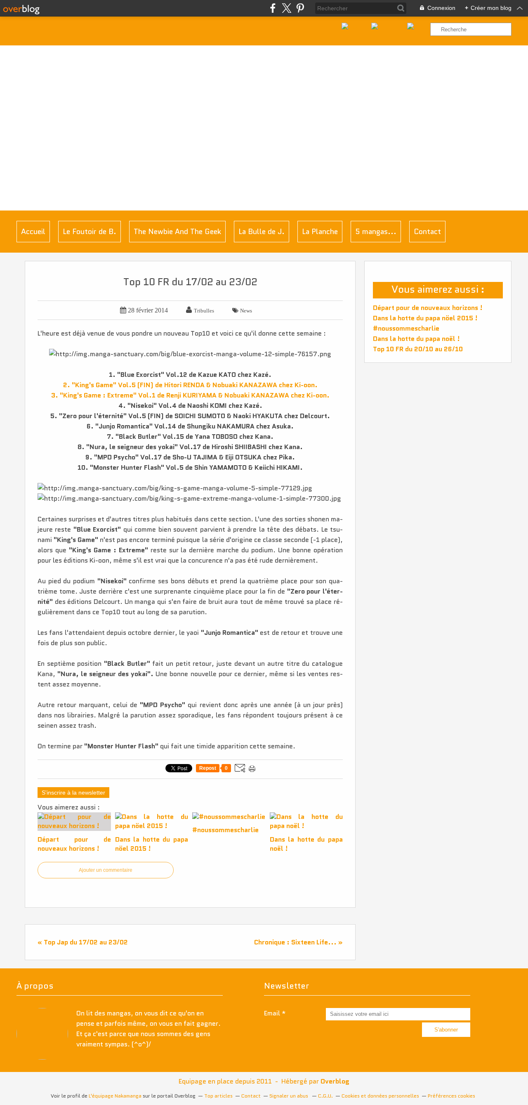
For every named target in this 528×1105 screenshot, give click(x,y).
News (246, 310)
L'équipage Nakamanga (115, 1095)
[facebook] (273, 8)
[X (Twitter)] (286, 8)
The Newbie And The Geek (177, 231)
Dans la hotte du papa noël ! (416, 338)
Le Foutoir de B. (89, 231)
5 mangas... (375, 231)
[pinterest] (300, 8)
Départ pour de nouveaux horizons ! (428, 307)
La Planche (320, 231)
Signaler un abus (289, 1095)
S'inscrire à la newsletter (73, 792)
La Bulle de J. (261, 231)
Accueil (33, 231)
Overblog (335, 1081)
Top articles (218, 1095)
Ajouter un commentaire (105, 870)
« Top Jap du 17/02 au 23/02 (83, 942)
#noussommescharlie (406, 328)
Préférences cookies (451, 1095)
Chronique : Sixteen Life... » (298, 942)
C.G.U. (325, 1095)
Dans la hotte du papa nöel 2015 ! (425, 318)
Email (272, 1013)
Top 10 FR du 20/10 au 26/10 (418, 349)
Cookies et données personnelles (380, 1095)
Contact (427, 231)
